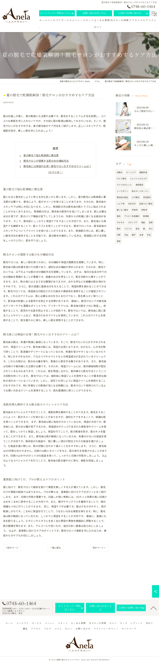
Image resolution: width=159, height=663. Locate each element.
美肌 (143, 222)
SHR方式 (132, 203)
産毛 (137, 228)
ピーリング (131, 172)
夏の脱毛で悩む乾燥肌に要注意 (41, 155)
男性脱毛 (147, 197)
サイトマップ (129, 628)
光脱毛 (120, 172)
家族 (118, 241)
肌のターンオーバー (140, 191)
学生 (126, 234)
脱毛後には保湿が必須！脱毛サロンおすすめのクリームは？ (57, 166)
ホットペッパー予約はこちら (55, 13)
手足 (149, 234)
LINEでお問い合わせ (130, 13)
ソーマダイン (122, 191)
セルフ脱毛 (121, 178)
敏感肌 (146, 216)
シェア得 (120, 203)
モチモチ (120, 222)
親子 (134, 234)
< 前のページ (12, 547)
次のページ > (99, 547)
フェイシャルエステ (138, 178)
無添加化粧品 (122, 197)
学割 (118, 234)
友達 (141, 234)
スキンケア (133, 222)
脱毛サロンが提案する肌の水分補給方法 (46, 161)
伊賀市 (144, 209)
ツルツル (128, 228)
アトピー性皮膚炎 (132, 216)
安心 (151, 228)
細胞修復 (143, 172)
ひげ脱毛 (135, 197)
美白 (118, 216)
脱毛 (118, 228)
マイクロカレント (124, 184)
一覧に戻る (55, 547)
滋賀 (151, 222)
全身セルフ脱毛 (145, 203)
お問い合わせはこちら (94, 13)
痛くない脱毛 (122, 209)
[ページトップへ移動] (153, 608)
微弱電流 (139, 184)
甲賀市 (135, 209)
